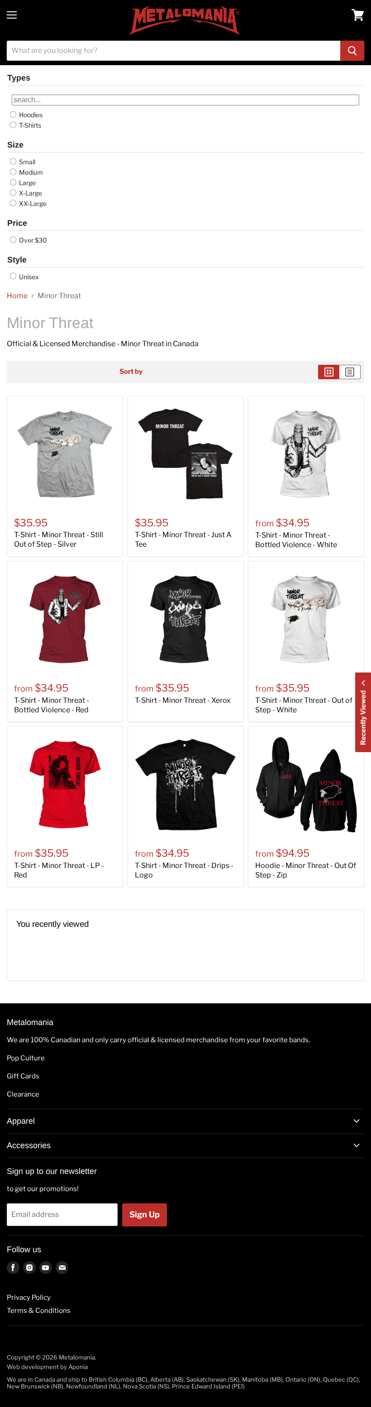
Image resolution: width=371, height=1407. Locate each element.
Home (17, 296)
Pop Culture (26, 1058)
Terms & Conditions (39, 1311)
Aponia (78, 1366)
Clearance (23, 1094)
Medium (30, 172)
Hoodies (30, 115)
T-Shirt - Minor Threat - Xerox (183, 700)
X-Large (30, 193)
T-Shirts (29, 125)
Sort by (131, 372)
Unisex (28, 277)
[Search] (352, 51)
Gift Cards (23, 1076)
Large (27, 182)
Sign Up (144, 1214)
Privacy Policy (29, 1297)
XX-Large (32, 203)
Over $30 (32, 240)
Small (26, 162)
